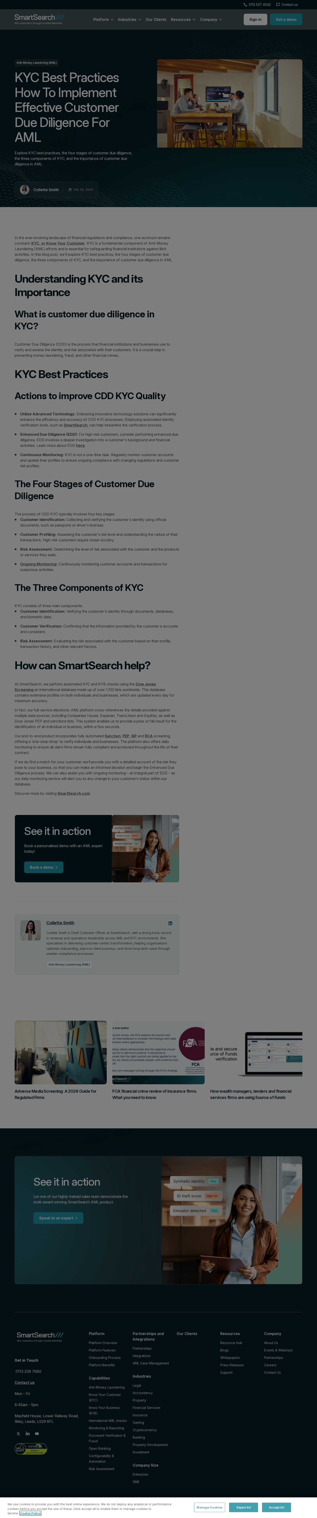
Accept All (276, 1507)
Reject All (243, 1507)
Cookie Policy (30, 1513)
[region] (158, 1507)
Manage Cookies (210, 1507)
